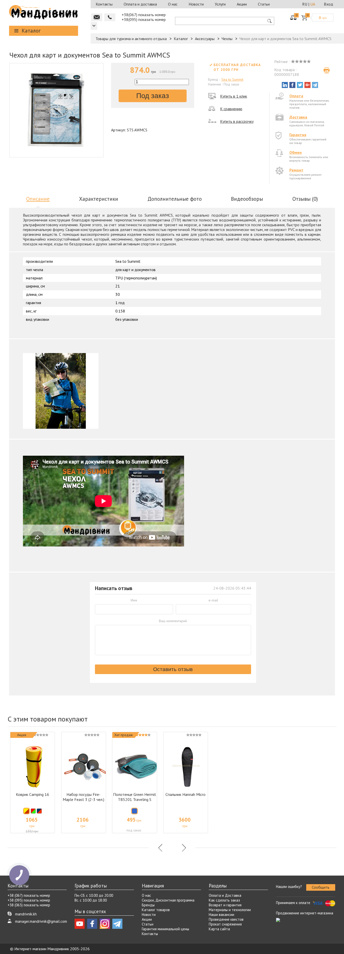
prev (160, 847)
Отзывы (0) (305, 198)
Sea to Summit (232, 79)
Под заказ (152, 96)
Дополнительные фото (175, 198)
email (96, 17)
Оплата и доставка (140, 4)
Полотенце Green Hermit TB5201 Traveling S (134, 797)
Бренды (148, 905)
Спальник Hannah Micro (185, 794)
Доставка (298, 117)
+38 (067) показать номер (29, 895)
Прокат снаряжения (225, 924)
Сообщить (320, 887)
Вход (328, 4)
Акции (242, 4)
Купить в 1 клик (233, 96)
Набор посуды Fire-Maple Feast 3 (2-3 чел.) (83, 797)
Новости (196, 4)
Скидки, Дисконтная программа (168, 900)
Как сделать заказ (224, 900)
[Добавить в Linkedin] (285, 85)
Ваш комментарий (173, 621)
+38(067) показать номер (144, 14)
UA (312, 4)
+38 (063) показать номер (29, 905)
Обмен (295, 152)
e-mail (213, 600)
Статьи (264, 4)
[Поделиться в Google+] (307, 85)
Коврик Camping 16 (32, 794)
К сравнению (231, 108)
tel (109, 17)
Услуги (220, 4)
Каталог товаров (156, 909)
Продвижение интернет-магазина (304, 913)
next (183, 847)
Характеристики (98, 198)
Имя (134, 600)
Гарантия (297, 134)
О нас (173, 4)
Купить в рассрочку (237, 121)
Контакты (104, 4)
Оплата (296, 95)
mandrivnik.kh (26, 914)
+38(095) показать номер (144, 19)
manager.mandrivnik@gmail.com (41, 921)
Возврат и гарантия (225, 905)
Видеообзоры (247, 198)
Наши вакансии (221, 914)
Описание (38, 198)
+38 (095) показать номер (29, 900)
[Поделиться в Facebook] (292, 85)
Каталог (31, 30)
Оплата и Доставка (225, 895)
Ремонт (296, 169)
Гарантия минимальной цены (165, 929)
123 (94, 26)
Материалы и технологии (230, 909)
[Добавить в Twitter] (300, 85)
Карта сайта (219, 929)
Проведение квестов (226, 919)
